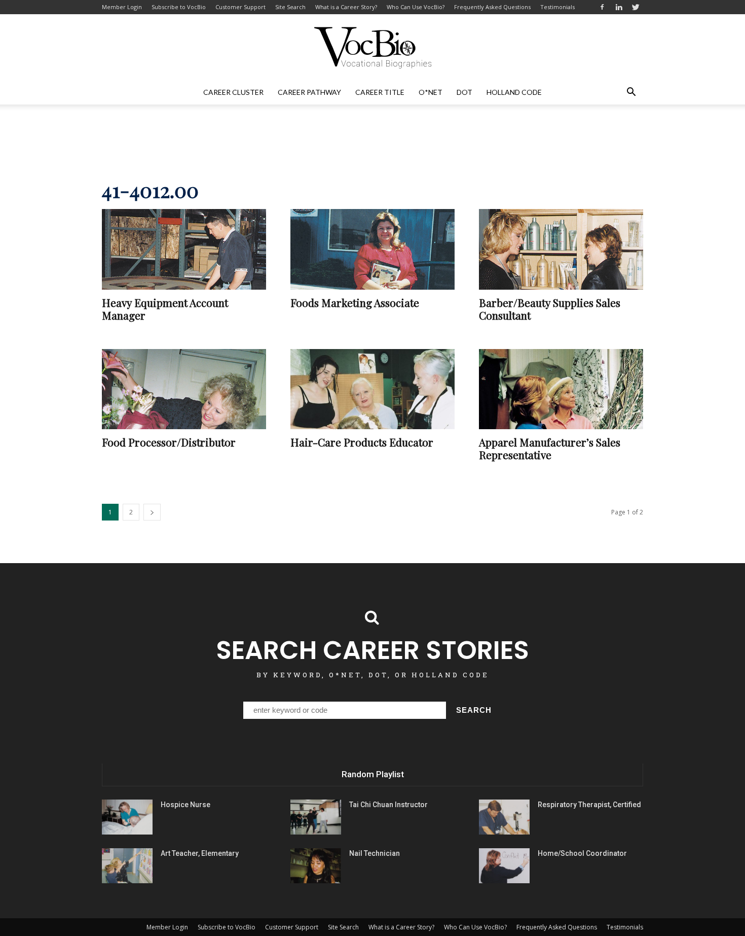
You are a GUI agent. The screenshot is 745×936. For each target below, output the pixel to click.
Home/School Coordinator (582, 853)
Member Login (122, 7)
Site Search (290, 7)
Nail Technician (374, 853)
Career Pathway (309, 92)
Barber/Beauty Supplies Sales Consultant (549, 308)
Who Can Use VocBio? (415, 7)
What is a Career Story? (346, 7)
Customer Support (240, 7)
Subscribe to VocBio (179, 7)
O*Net (430, 92)
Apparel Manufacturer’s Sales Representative (549, 448)
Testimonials (557, 7)
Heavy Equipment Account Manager (165, 308)
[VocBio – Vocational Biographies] (372, 48)
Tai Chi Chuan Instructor (388, 805)
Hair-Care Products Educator (361, 442)
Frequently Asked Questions (492, 7)
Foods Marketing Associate (354, 302)
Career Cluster (233, 92)
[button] (631, 92)
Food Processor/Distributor (169, 442)
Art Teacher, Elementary (200, 853)
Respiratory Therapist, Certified (589, 805)
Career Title (379, 92)
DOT (464, 92)
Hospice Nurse (185, 805)
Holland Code (514, 92)
